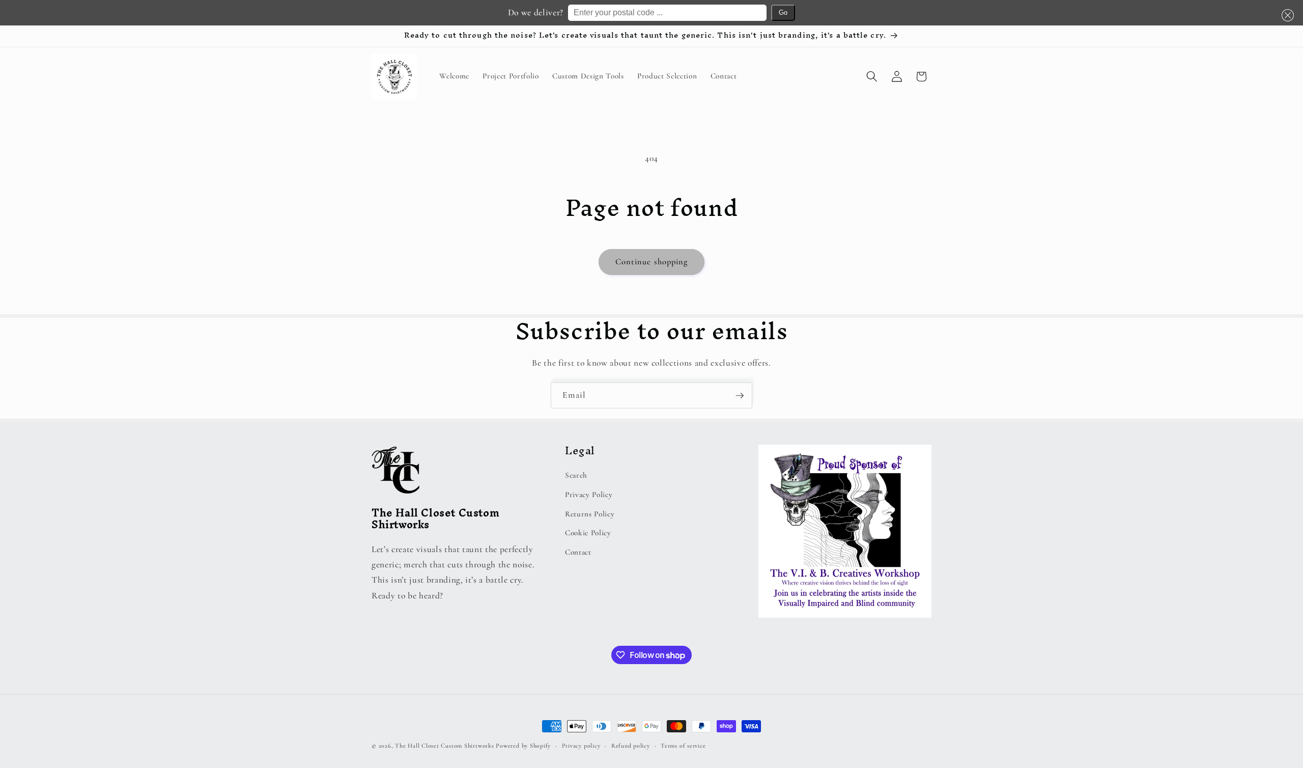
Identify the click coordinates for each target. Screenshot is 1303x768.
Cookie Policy (588, 532)
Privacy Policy (588, 494)
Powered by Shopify (523, 745)
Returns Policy (589, 513)
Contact (578, 552)
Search (576, 475)
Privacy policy (581, 745)
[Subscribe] (739, 395)
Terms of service (683, 745)
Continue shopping (651, 262)
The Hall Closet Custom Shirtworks (444, 745)
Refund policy (630, 745)
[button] (1286, 15)
